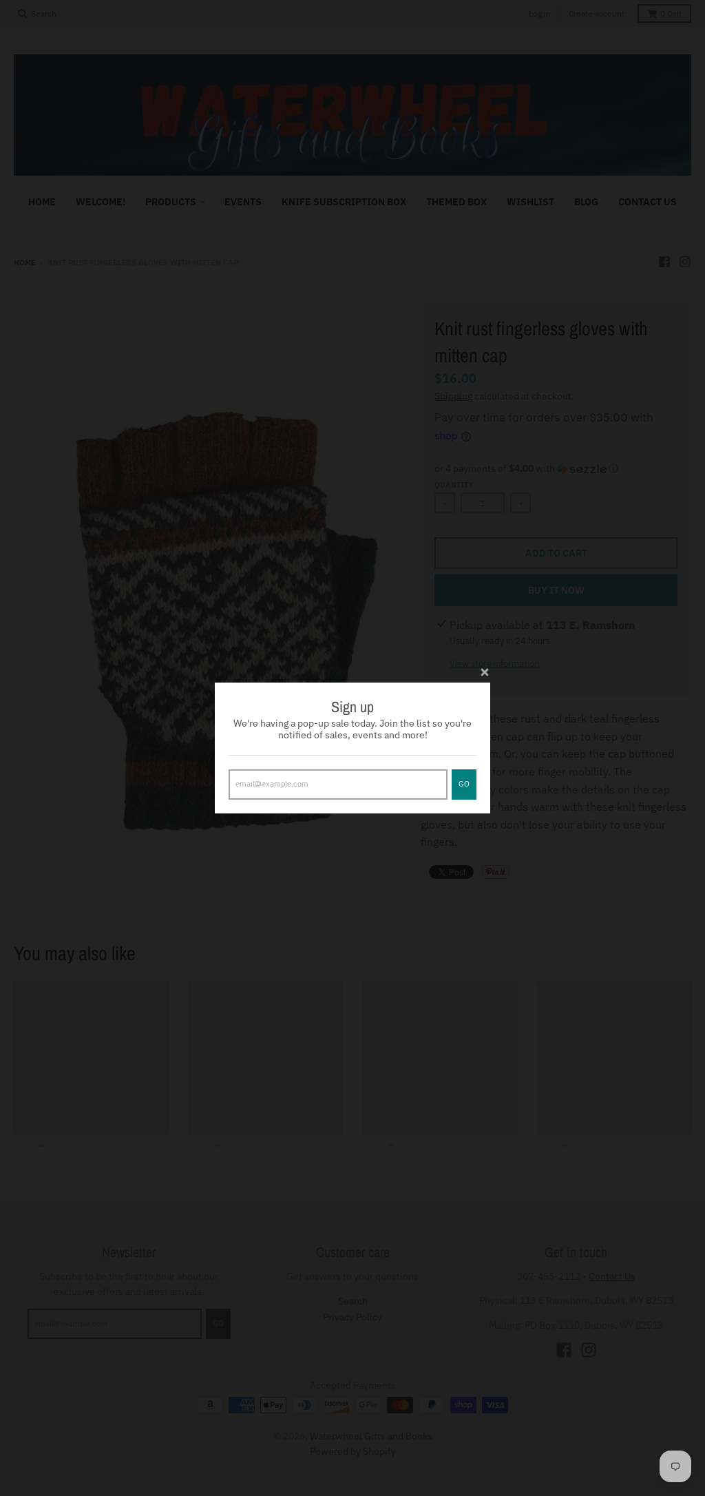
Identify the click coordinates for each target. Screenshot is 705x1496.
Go (464, 784)
